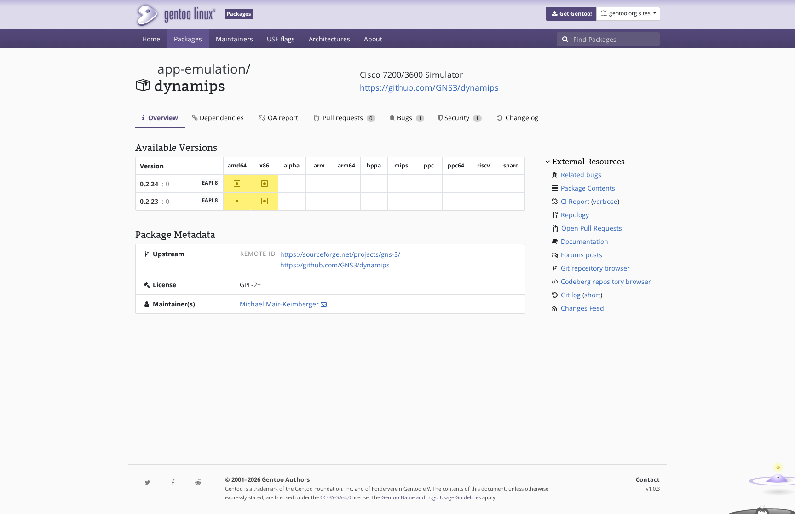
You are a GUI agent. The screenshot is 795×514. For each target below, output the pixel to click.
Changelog (521, 117)
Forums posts (581, 254)
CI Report (575, 201)
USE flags (281, 39)
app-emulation (201, 68)
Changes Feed (582, 308)
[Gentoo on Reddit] (197, 483)
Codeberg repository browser (606, 281)
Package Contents (588, 188)
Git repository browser (595, 268)
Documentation (584, 241)
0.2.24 (149, 183)
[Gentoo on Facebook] (172, 483)
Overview (162, 117)
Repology (575, 214)
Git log (571, 294)
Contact (648, 480)
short (592, 294)
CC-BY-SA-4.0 (335, 497)
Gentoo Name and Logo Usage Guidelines (431, 497)
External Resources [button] (588, 161)
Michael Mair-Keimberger (279, 304)
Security (460, 117)
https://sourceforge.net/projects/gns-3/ (340, 254)
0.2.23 (149, 201)
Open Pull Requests (591, 228)
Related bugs (581, 174)
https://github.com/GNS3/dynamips (429, 87)
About (373, 39)
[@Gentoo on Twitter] (147, 483)
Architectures (329, 39)
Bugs (408, 117)
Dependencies (221, 117)
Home (151, 39)
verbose (605, 201)
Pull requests (346, 117)
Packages (188, 39)
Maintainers (234, 39)
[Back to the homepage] (175, 14)
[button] (571, 14)
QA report (282, 117)
